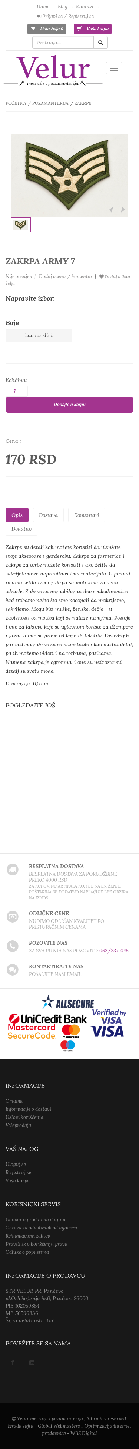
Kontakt (85, 7)
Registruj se (18, 1172)
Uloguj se (16, 1164)
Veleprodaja (18, 1125)
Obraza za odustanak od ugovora (41, 1228)
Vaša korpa (96, 28)
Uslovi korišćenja (24, 1117)
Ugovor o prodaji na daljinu (36, 1220)
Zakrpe (83, 103)
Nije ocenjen (19, 276)
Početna (16, 103)
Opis (17, 515)
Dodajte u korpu (69, 404)
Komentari (86, 515)
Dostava (48, 515)
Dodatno (21, 528)
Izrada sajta (20, 1426)
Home (43, 7)
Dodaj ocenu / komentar (66, 276)
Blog (62, 7)
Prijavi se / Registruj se (67, 16)
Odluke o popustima (27, 1252)
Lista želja (51, 28)
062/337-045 (114, 951)
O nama (14, 1101)
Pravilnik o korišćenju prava (36, 1244)
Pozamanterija (50, 103)
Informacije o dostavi (28, 1109)
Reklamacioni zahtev (28, 1236)
